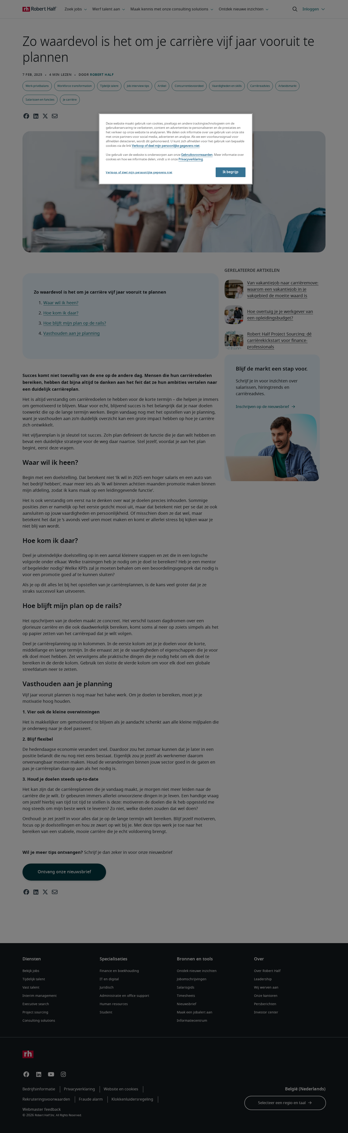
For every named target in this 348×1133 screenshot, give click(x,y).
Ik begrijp (230, 172)
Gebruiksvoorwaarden (197, 155)
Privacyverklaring (190, 159)
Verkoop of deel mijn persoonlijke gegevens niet (166, 146)
